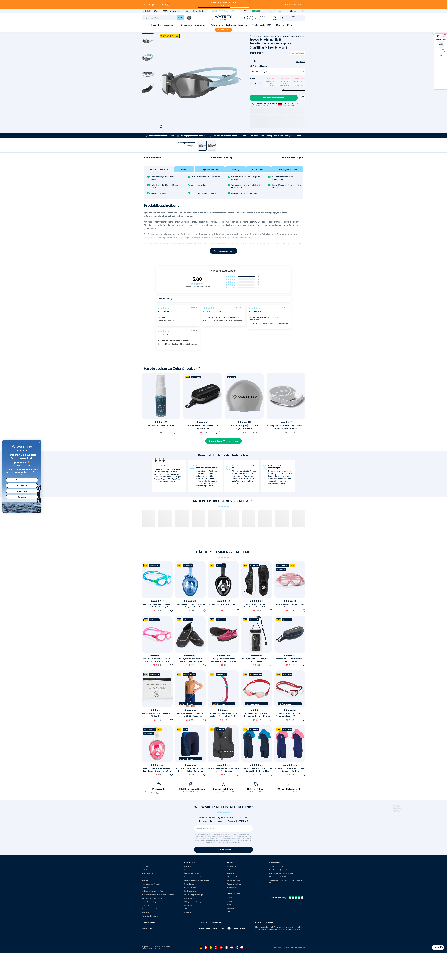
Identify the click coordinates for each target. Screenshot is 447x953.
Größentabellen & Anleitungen (152, 898)
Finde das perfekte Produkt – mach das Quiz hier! (158, 895)
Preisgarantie (158, 789)
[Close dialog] (39, 442)
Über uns (293, 11)
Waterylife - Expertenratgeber (194, 902)
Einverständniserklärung (150, 916)
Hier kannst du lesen (262, 927)
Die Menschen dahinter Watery (194, 877)
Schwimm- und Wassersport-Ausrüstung (265, 36)
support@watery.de (280, 870)
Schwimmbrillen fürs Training (300, 36)
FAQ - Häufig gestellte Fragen (194, 895)
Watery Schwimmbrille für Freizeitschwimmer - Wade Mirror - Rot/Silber (290, 716)
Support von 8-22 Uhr (223, 789)
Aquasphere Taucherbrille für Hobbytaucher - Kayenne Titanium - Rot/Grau (256, 716)
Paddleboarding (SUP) (262, 25)
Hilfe (302, 11)
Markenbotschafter (190, 884)
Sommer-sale (223, 29)
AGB (185, 909)
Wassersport (170, 25)
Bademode (186, 25)
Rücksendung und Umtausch (151, 884)
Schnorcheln (22, 491)
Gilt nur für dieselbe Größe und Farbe (293, 90)
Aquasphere (231, 908)
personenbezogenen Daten (232, 842)
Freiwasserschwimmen (236, 25)
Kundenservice (146, 866)
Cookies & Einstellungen (150, 902)
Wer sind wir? (188, 866)
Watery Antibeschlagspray (161, 425)
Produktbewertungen (292, 157)
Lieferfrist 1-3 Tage (151, 11)
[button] (160, 80)
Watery (229, 897)
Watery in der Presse (191, 898)
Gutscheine (145, 912)
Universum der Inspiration (150, 909)
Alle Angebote (231, 866)
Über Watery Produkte (191, 873)
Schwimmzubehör (233, 877)
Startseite (156, 25)
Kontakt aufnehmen (148, 870)
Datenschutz (188, 905)
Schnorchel (216, 25)
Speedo (229, 901)
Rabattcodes (146, 887)
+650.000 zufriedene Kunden (194, 11)
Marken (290, 25)
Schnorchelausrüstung (234, 880)
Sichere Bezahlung (148, 873)
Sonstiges (22, 497)
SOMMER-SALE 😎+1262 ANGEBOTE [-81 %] (169, 36)
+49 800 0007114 (279, 11)
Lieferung (145, 880)
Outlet (229, 870)
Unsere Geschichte (190, 870)
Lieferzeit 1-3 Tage (256, 789)
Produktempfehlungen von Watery (153, 891)
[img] (163, 308)
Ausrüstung (200, 25)
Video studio (146, 905)
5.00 (197, 279)
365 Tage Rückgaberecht (171, 11)
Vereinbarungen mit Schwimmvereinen (197, 880)
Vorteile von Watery (190, 887)
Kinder (279, 25)
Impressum (188, 912)
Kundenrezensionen (190, 891)
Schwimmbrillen (285, 36)
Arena (229, 904)
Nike (228, 912)
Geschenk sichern (223, 849)
